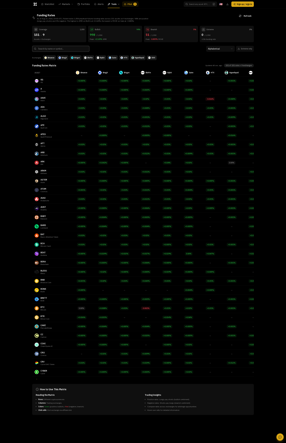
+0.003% (146, 81)
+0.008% (232, 99)
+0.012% (146, 126)
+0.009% (232, 117)
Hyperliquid (139, 58)
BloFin (90, 58)
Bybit (102, 58)
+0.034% (167, 317)
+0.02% (103, 272)
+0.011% (146, 172)
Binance (51, 58)
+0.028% (253, 254)
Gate (114, 58)
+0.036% (81, 317)
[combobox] (220, 49)
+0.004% (189, 190)
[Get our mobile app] (227, 4)
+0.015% (124, 254)
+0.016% (232, 135)
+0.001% (232, 81)
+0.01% (188, 81)
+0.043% (146, 281)
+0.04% (167, 163)
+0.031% (146, 117)
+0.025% (146, 335)
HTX (125, 58)
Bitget (77, 58)
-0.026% (210, 99)
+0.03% (146, 99)
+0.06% (188, 317)
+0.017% (146, 254)
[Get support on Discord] (280, 437)
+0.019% (167, 272)
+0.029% (103, 254)
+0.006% (146, 208)
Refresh (247, 16)
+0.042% (103, 163)
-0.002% (145, 308)
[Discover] (35, 4)
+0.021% (146, 190)
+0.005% (81, 81)
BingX (64, 58)
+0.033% (103, 317)
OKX (153, 58)
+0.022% (146, 199)
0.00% (231, 163)
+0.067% (210, 254)
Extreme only (246, 49)
